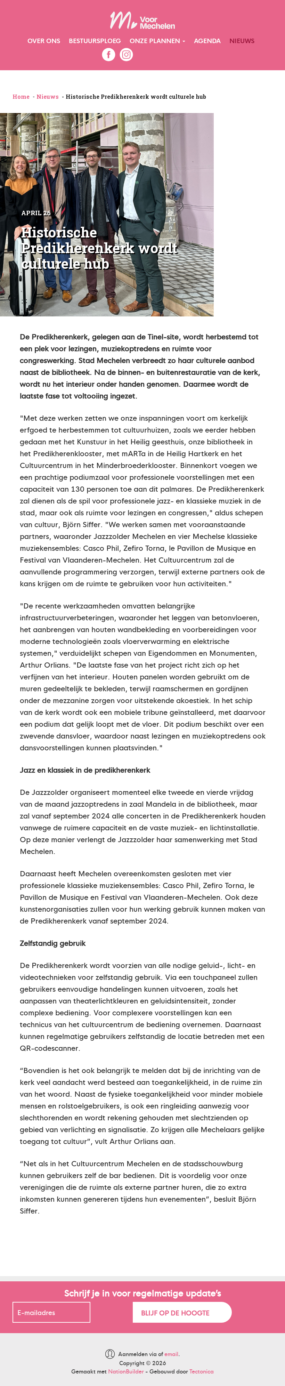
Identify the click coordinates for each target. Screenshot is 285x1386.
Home (21, 96)
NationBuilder (126, 1371)
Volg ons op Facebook (108, 55)
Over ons (43, 40)
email (171, 1354)
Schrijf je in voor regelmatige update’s (142, 1292)
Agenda (207, 40)
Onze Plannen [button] (156, 40)
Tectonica (201, 1371)
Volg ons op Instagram (126, 55)
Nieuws (241, 40)
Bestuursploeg (95, 40)
